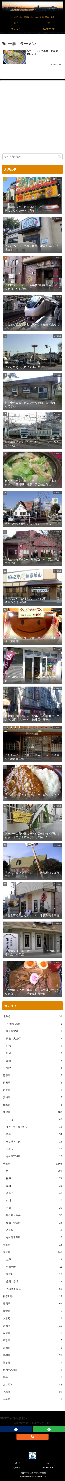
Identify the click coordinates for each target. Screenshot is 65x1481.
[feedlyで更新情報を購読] (49, 1429)
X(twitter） (18, 1467)
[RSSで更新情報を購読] (32, 1437)
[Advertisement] (32, 117)
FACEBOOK (47, 1467)
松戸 (17, 1463)
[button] (59, 156)
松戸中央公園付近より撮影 (33, 1473)
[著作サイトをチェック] (16, 1429)
